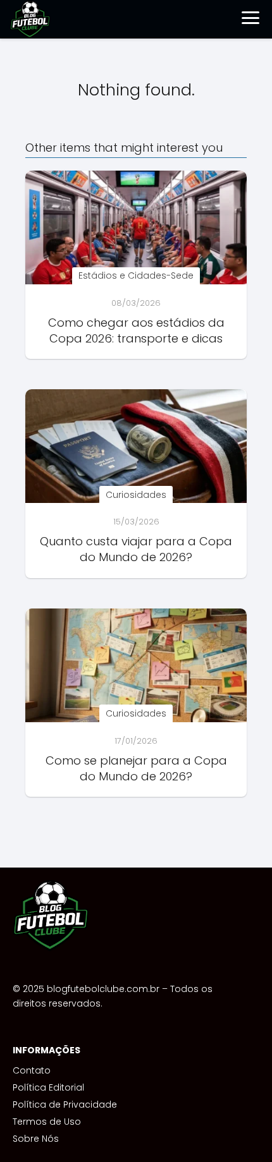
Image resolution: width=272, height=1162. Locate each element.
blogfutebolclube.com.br (103, 989)
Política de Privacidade (65, 1104)
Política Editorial (48, 1087)
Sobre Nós (36, 1138)
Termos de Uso (47, 1121)
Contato (32, 1070)
